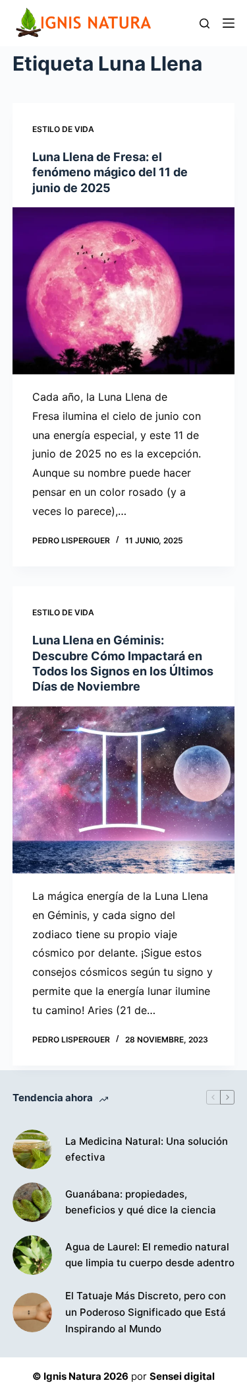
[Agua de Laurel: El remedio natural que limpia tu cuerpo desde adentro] (32, 1255)
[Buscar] (204, 23)
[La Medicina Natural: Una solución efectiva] (32, 1149)
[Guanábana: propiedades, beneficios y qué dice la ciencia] (32, 1202)
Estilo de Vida (63, 129)
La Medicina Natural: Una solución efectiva (146, 1149)
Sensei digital (182, 1376)
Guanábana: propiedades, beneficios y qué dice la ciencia (140, 1202)
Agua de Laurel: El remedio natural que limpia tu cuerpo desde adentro (149, 1255)
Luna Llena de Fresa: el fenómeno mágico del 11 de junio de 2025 (110, 172)
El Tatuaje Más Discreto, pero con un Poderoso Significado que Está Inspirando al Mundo (145, 1312)
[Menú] (228, 23)
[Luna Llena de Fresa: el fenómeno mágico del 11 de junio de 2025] (124, 290)
